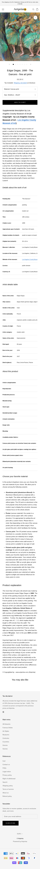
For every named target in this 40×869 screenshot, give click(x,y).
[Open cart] (37, 9)
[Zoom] (35, 17)
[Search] (33, 9)
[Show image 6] (24, 64)
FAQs (4, 768)
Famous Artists (8, 727)
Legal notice (7, 771)
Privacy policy (7, 775)
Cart (4, 761)
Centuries (6, 738)
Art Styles (6, 731)
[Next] (30, 64)
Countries (6, 742)
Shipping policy (8, 785)
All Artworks (6, 724)
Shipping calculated (20, 83)
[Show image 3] (17, 64)
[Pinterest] (3, 712)
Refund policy (7, 796)
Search (5, 782)
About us (6, 793)
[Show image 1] (13, 64)
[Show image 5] (22, 64)
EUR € (19, 834)
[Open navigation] (3, 9)
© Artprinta (20, 838)
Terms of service (8, 789)
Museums (6, 735)
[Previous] (9, 64)
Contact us (6, 764)
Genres (5, 745)
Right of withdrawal (9, 778)
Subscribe (10, 823)
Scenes (5, 749)
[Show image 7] (26, 64)
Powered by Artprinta (20, 841)
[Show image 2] (15, 64)
